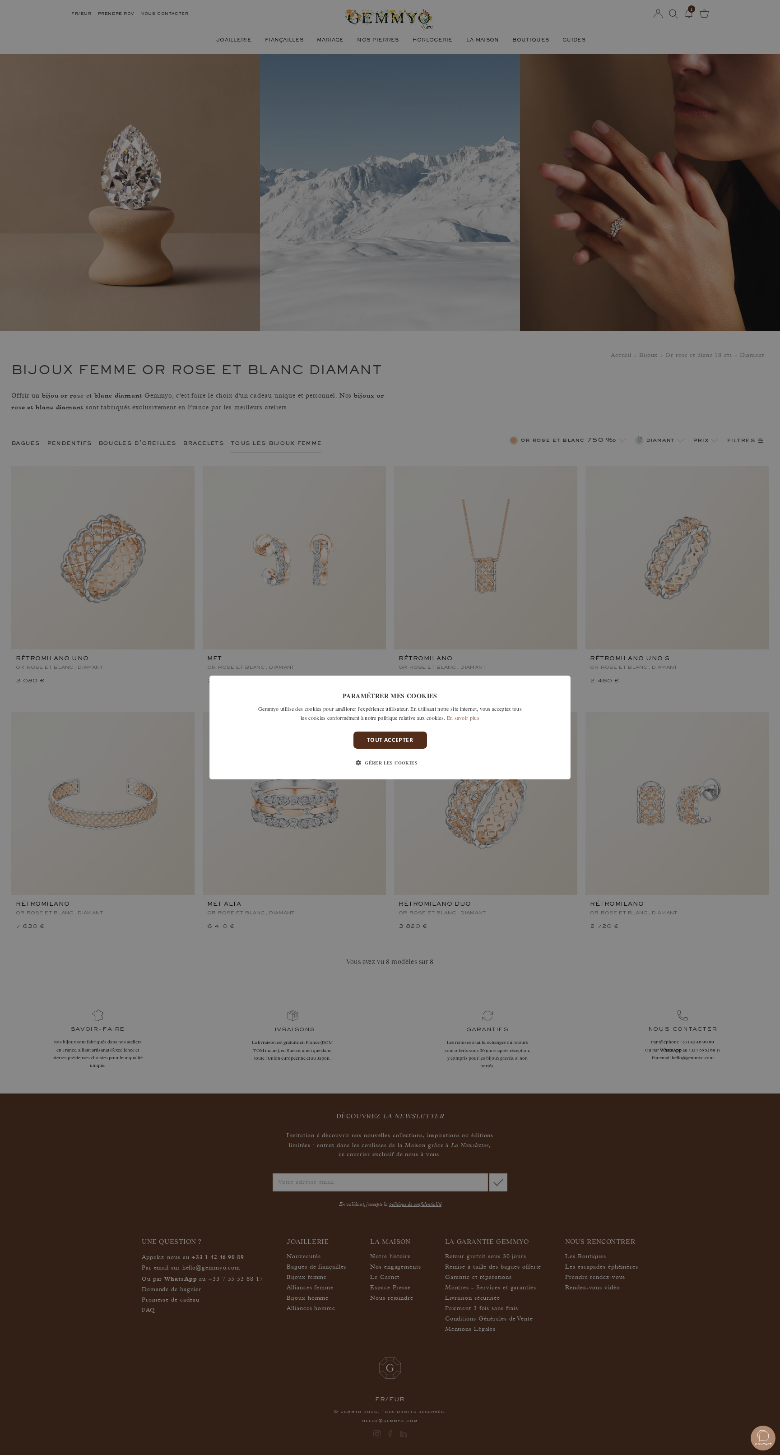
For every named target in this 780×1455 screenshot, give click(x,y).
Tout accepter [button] (390, 740)
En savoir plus (463, 717)
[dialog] (390, 727)
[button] (390, 763)
